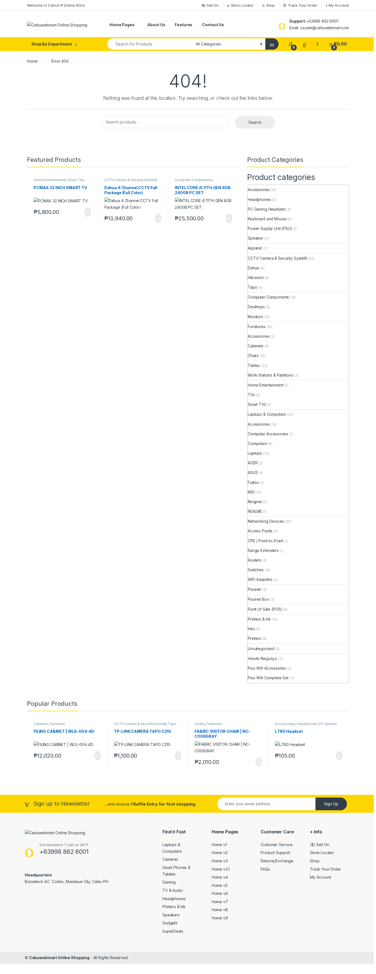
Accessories (258, 189)
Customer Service (277, 844)
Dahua (253, 267)
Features (183, 24)
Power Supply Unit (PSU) (270, 228)
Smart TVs (75, 180)
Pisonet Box (258, 599)
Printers (254, 638)
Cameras (170, 859)
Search (255, 122)
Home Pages (122, 24)
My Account (339, 5)
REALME (255, 511)
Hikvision (256, 277)
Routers (254, 560)
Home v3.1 (221, 869)
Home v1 (219, 844)
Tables (254, 365)
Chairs (253, 355)
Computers (257, 443)
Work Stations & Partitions (270, 375)
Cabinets (255, 346)
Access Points (260, 530)
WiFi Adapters (260, 579)
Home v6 (220, 893)
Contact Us (213, 24)
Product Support (275, 852)
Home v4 (220, 877)
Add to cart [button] (87, 212)
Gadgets (170, 923)
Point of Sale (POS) (265, 609)
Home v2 (220, 852)
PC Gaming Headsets (266, 209)
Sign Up (331, 803)
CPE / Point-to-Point (265, 540)
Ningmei (255, 501)
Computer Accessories (268, 433)
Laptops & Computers (267, 414)
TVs (251, 394)
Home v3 (220, 860)
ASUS (253, 472)
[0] (290, 44)
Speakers (171, 915)
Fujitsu (253, 482)
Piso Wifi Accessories (267, 668)
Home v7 (220, 901)
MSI (251, 492)
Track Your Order (302, 5)
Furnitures (256, 326)
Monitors (255, 316)
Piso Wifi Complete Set (268, 677)
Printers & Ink (259, 619)
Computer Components (193, 180)
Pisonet (254, 589)
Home (32, 61)
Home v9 (220, 918)
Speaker (255, 238)
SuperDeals (172, 931)
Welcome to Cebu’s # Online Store (56, 5)
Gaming (169, 882)
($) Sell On (210, 5)
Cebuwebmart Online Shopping (59, 957)
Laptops (255, 453)
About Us (156, 24)
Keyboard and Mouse (267, 218)
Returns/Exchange (277, 860)
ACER (252, 462)
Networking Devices (266, 521)
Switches (256, 569)
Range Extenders (263, 550)
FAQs (265, 869)
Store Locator (242, 5)
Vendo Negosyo (262, 658)
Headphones (259, 199)
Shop (270, 5)
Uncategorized (261, 648)
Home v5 (220, 885)
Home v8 (220, 909)
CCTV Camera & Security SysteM (130, 180)
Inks (251, 628)
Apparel (255, 248)
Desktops (256, 306)
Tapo (252, 287)
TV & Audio (172, 890)
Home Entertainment (50, 180)
